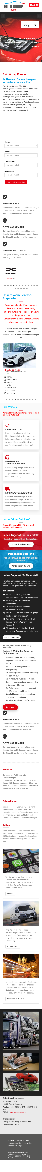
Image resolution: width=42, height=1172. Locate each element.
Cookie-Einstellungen (15, 1146)
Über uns (10, 707)
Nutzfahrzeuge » (12, 946)
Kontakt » (10, 894)
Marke (7, 142)
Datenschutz (28, 1143)
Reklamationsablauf (15, 1143)
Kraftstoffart (9, 162)
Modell (7, 152)
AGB (27, 1140)
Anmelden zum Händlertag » (17, 999)
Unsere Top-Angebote (21, 544)
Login (10, 44)
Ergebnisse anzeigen (16, 182)
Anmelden (11, 1140)
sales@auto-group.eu (18, 1112)
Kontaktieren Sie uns (21, 566)
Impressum (20, 1140)
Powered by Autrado (28, 1158)
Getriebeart (9, 171)
